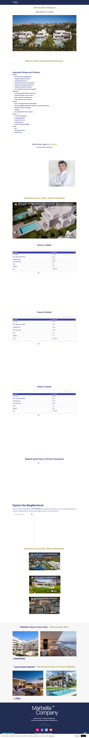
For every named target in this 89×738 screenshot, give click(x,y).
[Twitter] (46, 729)
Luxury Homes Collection (24, 667)
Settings (77, 736)
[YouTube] (50, 729)
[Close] (87, 736)
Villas (16, 698)
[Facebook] (41, 729)
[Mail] (35, 734)
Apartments (19, 658)
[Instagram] (37, 729)
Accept (83, 736)
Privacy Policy (51, 736)
